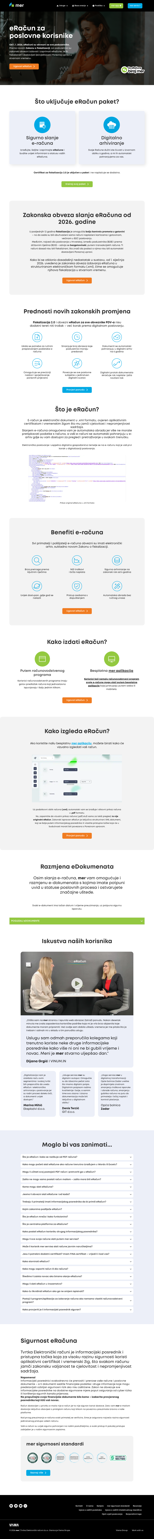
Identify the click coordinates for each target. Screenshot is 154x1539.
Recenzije (137, 1506)
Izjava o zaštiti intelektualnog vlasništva (123, 1510)
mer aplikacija (121, 670)
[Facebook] (11, 1506)
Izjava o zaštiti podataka (90, 1510)
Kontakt (79, 1506)
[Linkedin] (16, 1506)
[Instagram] (25, 1506)
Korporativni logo (134, 1514)
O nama (89, 1506)
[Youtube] (20, 1506)
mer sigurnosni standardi (118, 1506)
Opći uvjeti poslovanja (112, 1514)
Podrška (98, 6)
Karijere (100, 1506)
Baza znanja (80, 6)
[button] (77, 983)
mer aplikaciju (81, 743)
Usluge (62, 6)
